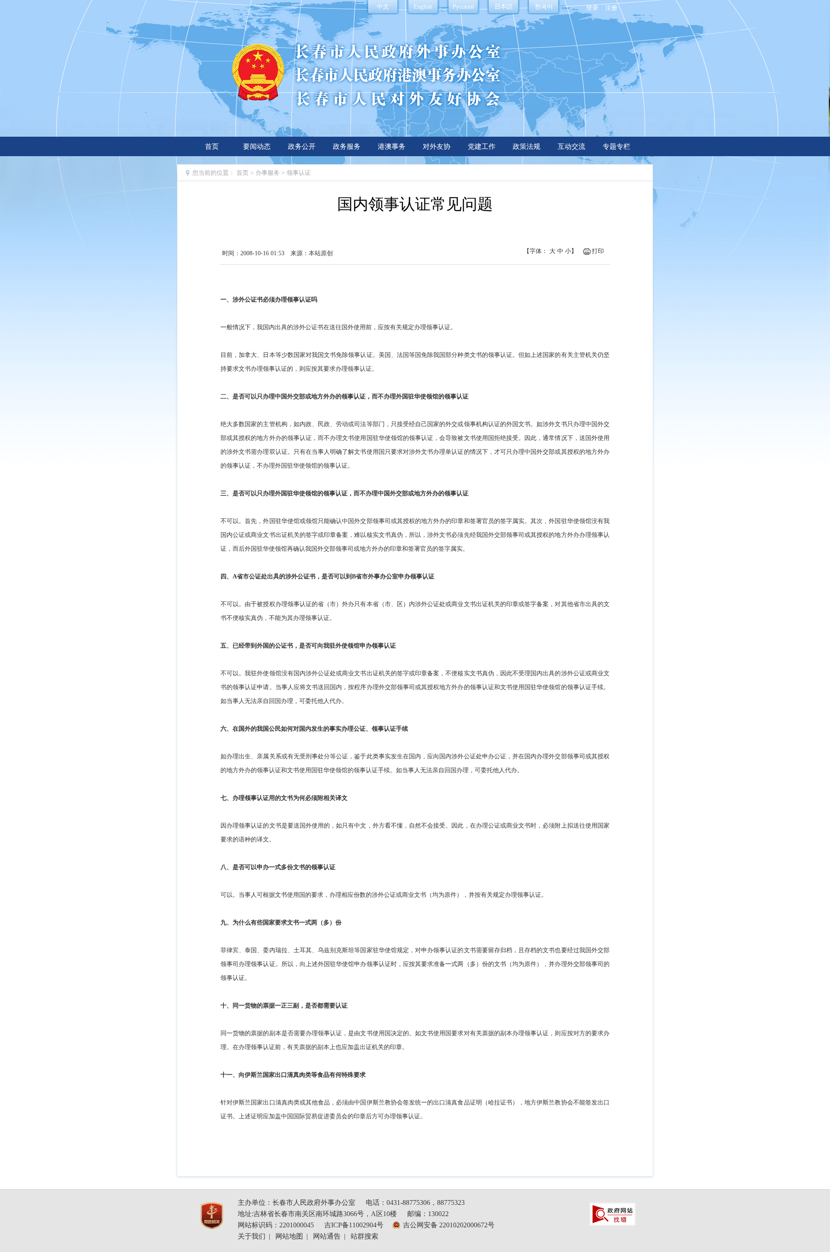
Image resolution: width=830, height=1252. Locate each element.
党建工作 (481, 146)
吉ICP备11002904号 (353, 1225)
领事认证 (299, 173)
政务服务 (347, 146)
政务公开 (302, 146)
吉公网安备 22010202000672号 (449, 1225)
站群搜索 (364, 1236)
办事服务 (267, 173)
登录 (592, 8)
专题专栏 (616, 146)
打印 (598, 251)
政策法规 (526, 146)
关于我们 (251, 1236)
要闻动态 (257, 146)
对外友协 (436, 146)
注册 (611, 8)
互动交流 (571, 146)
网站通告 (327, 1236)
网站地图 (289, 1236)
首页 (212, 146)
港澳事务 (391, 146)
